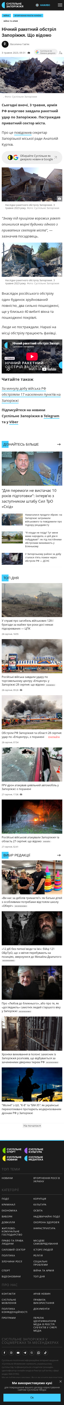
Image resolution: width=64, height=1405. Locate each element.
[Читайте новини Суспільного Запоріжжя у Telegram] (25, 1352)
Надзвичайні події (46, 1216)
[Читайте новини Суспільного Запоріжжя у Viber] (31, 1352)
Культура (40, 1204)
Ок (32, 1397)
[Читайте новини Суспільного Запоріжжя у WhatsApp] (38, 1352)
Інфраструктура (44, 1228)
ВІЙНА (6, 15)
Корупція (39, 1198)
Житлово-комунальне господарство (12, 1231)
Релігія (38, 1255)
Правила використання (43, 1301)
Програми (9, 1317)
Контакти (9, 1293)
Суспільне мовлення (9, 1301)
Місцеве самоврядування (45, 1242)
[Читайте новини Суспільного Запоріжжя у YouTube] (18, 1352)
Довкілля (8, 1222)
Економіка (9, 1210)
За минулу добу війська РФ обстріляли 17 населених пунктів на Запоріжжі (31, 394)
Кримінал (8, 1204)
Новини (7, 1178)
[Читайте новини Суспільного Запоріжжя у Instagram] (11, 1352)
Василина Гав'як (19, 44)
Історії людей (43, 1249)
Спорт (6, 1270)
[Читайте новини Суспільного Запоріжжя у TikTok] (45, 1352)
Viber (13, 422)
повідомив (23, 132)
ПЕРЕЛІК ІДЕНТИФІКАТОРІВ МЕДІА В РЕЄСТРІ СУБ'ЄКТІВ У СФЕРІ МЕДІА (45, 1324)
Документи (41, 1308)
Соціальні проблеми (40, 1263)
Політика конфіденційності (14, 1310)
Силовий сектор (13, 1249)
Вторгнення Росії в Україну (28, 15)
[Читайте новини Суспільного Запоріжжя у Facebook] (4, 1352)
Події (5, 1198)
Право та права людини (12, 1242)
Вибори (7, 1216)
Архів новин (42, 1293)
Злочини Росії (12, 1261)
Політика (8, 1255)
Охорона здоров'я (46, 1222)
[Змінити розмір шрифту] (60, 52)
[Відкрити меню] (61, 5)
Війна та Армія (11, 21)
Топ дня (39, 1276)
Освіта (38, 1210)
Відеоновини (11, 1276)
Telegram (51, 416)
